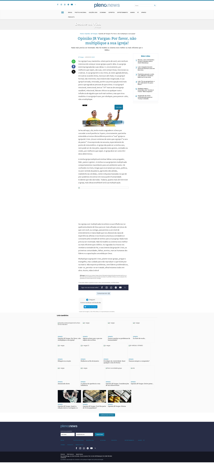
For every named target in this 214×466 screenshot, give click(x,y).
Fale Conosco (70, 454)
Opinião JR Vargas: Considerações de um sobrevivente (117, 384)
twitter (75, 4)
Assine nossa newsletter (66, 431)
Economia (103, 12)
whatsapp (64, 4)
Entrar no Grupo (91, 307)
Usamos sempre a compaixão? (139, 361)
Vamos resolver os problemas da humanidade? (119, 339)
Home (82, 33)
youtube (71, 4)
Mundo (132, 12)
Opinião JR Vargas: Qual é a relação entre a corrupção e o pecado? (68, 408)
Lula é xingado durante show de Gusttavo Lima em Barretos (146, 68)
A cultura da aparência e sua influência (90, 384)
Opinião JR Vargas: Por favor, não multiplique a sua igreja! (69, 339)
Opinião (143, 12)
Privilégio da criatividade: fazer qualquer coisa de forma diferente (114, 362)
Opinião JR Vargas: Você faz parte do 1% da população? (94, 407)
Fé (138, 12)
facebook (57, 4)
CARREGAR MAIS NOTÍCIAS (107, 415)
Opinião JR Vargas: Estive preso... (142, 384)
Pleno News (107, 5)
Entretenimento (122, 12)
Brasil (70, 12)
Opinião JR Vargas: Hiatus (117, 406)
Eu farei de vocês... (139, 338)
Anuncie (63, 454)
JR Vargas (94, 33)
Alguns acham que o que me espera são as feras (92, 339)
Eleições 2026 (93, 12)
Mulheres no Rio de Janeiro (90, 361)
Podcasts (71, 17)
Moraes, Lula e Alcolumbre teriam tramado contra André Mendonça (146, 61)
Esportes (112, 12)
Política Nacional (80, 12)
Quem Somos (79, 454)
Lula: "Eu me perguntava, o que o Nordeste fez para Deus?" (146, 83)
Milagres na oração (64, 361)
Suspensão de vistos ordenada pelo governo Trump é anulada (145, 97)
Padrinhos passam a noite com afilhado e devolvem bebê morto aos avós (146, 75)
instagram (61, 4)
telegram (68, 4)
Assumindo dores (64, 384)
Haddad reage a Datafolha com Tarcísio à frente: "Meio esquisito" (146, 90)
